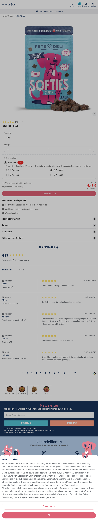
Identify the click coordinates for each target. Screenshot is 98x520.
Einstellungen (49, 506)
